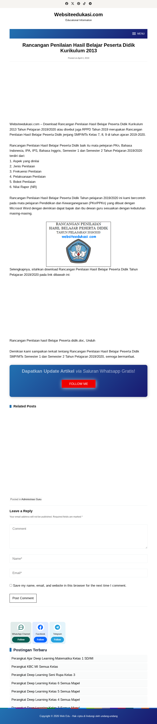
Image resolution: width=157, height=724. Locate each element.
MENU (141, 33)
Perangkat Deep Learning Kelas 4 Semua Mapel (45, 699)
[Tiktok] (84, 4)
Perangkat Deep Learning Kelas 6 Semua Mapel (45, 683)
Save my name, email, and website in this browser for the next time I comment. (69, 585)
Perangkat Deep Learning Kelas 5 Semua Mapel (45, 691)
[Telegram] (90, 4)
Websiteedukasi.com (78, 14)
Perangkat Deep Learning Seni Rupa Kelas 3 (43, 675)
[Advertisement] (78, 92)
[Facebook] (67, 4)
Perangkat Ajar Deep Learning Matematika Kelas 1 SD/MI (52, 658)
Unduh (90, 340)
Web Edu (65, 716)
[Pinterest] (79, 4)
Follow (21, 639)
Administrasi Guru (31, 499)
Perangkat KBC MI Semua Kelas (34, 666)
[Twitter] (73, 4)
